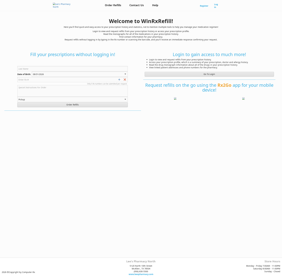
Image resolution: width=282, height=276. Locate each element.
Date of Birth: (24, 74)
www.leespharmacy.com (141, 274)
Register (204, 5)
